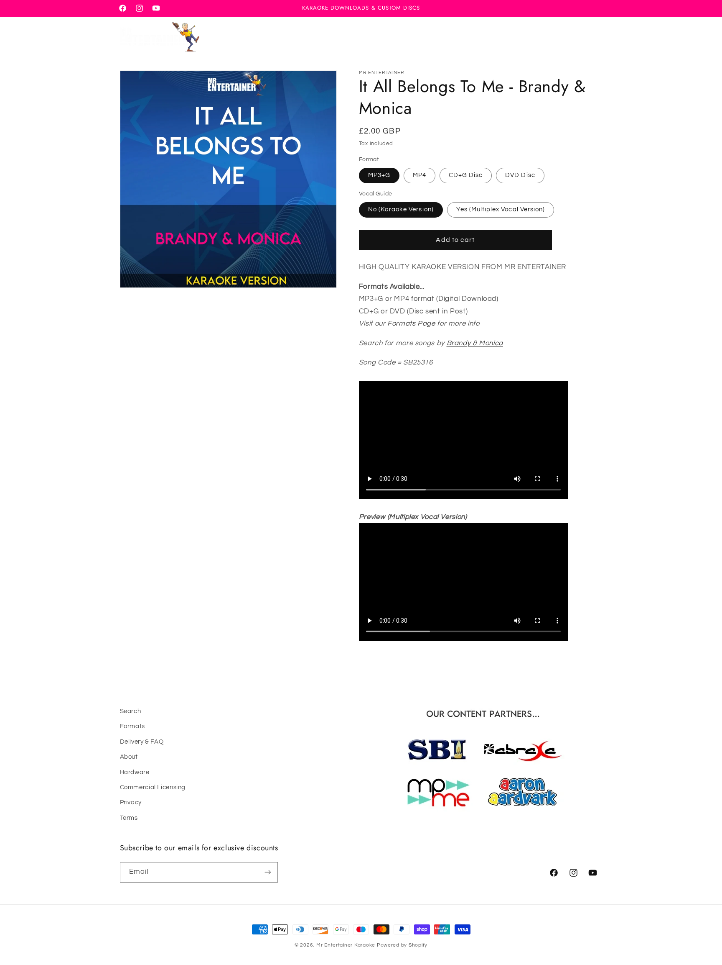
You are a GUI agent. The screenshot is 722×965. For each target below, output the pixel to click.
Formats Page (411, 323)
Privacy (131, 803)
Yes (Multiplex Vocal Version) (500, 209)
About (129, 757)
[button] (555, 36)
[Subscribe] (267, 872)
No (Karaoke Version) (401, 209)
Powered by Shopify (402, 945)
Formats (132, 727)
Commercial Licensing (153, 787)
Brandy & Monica (475, 343)
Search (130, 711)
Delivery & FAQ (142, 742)
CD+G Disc (466, 175)
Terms (129, 818)
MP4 (419, 175)
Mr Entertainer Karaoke (345, 945)
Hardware (135, 772)
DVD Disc (520, 175)
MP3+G (379, 175)
